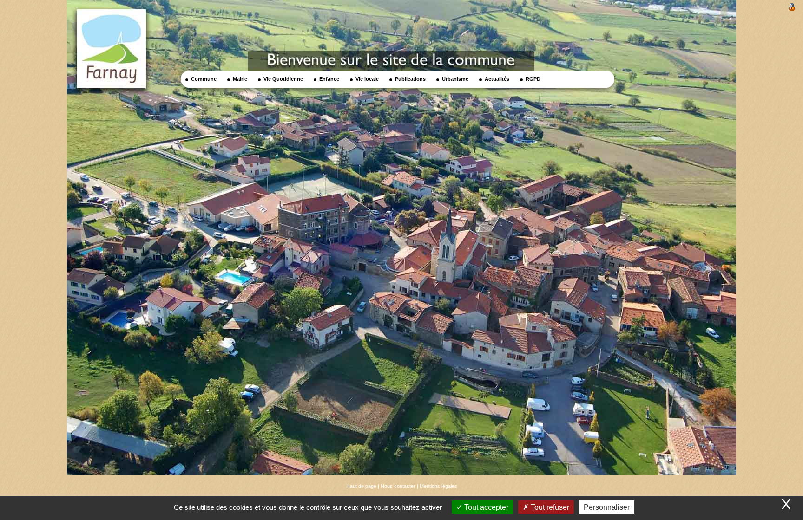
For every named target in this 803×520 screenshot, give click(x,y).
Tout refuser (549, 507)
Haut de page (361, 486)
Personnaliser (607, 507)
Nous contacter (398, 486)
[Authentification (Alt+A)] (792, 6)
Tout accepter (485, 507)
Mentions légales (438, 486)
